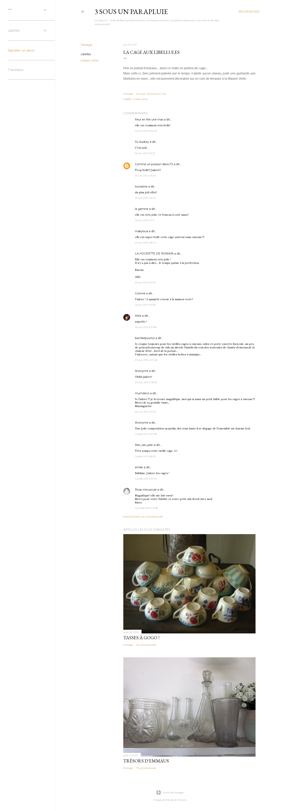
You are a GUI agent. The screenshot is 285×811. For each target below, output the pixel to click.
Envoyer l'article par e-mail (151, 93)
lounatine (141, 186)
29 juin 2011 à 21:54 (145, 282)
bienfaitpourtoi (145, 338)
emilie (139, 467)
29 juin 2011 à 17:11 (145, 220)
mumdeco (142, 393)
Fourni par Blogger (173, 792)
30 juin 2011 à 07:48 (146, 359)
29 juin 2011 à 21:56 (145, 304)
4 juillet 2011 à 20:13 (146, 478)
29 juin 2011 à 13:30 (145, 175)
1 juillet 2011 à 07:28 (146, 434)
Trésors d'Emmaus (146, 761)
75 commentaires (146, 768)
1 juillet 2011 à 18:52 (145, 456)
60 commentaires (146, 644)
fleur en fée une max (149, 119)
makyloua (141, 231)
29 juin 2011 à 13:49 (145, 197)
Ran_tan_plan (144, 445)
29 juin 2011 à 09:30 (146, 130)
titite (138, 315)
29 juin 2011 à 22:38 (145, 327)
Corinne (140, 293)
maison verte (89, 60)
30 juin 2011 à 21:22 (145, 411)
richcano (182, 799)
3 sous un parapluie (131, 11)
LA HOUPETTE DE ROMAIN (154, 253)
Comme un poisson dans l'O (154, 164)
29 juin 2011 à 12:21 (145, 153)
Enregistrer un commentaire (143, 516)
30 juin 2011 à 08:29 (146, 382)
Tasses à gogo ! (141, 638)
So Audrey (142, 142)
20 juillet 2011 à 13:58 (146, 508)
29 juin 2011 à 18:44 (145, 242)
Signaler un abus (21, 50)
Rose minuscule (146, 489)
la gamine (141, 209)
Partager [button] (87, 45)
